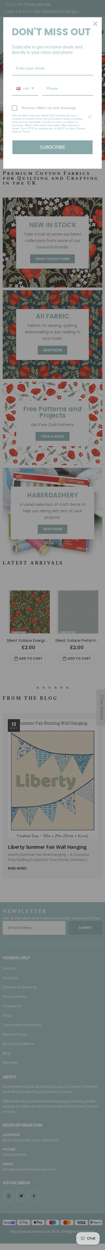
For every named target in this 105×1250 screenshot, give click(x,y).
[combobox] (25, 89)
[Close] (95, 23)
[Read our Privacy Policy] (90, 116)
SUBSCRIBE (52, 147)
